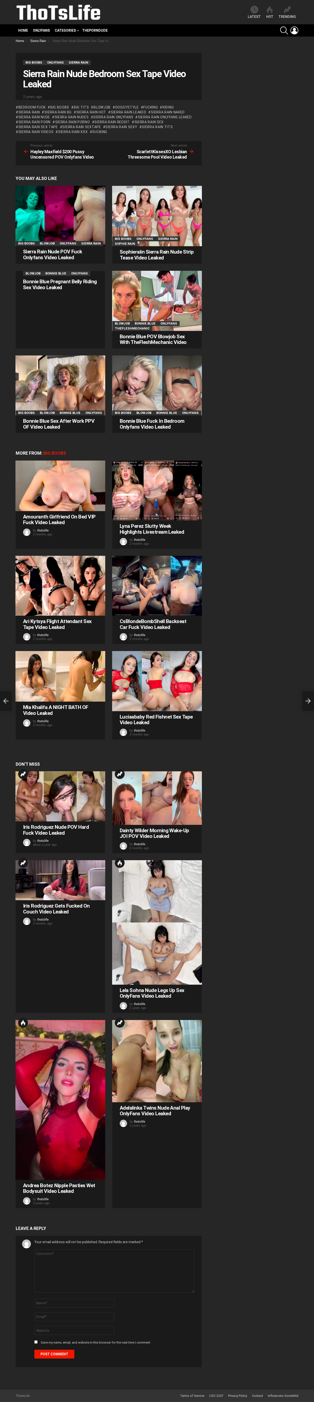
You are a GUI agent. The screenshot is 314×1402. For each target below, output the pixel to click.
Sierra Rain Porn (34, 122)
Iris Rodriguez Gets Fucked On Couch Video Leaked (56, 909)
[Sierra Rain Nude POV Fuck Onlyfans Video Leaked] (60, 216)
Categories (65, 30)
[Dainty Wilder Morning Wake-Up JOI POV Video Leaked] (157, 798)
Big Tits (81, 107)
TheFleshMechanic (132, 328)
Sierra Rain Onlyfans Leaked (165, 117)
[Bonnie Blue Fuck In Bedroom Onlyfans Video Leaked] (157, 385)
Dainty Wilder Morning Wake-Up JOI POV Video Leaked (154, 833)
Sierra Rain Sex (149, 122)
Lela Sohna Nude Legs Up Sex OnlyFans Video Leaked (152, 993)
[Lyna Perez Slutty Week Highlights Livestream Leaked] (157, 490)
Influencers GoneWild (283, 1396)
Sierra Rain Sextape (81, 127)
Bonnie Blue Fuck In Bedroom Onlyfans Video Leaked (152, 424)
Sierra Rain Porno (72, 122)
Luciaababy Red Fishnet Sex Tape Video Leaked (156, 720)
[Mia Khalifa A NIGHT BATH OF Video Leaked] (60, 676)
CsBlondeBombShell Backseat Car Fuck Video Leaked (153, 624)
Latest (254, 17)
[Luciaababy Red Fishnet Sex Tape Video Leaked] (157, 681)
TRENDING (287, 17)
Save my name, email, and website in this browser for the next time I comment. (96, 1342)
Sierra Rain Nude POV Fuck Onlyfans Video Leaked (52, 254)
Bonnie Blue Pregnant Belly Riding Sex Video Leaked (60, 284)
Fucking (150, 107)
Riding (168, 107)
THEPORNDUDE (95, 30)
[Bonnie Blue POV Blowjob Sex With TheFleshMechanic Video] (157, 301)
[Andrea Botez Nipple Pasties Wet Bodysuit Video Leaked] (60, 1100)
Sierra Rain (29, 112)
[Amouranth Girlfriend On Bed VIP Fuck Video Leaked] (60, 486)
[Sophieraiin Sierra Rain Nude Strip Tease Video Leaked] (157, 216)
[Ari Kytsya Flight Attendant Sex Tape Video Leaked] (60, 586)
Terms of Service (192, 1396)
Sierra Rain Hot (91, 112)
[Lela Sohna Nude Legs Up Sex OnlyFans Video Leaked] (157, 922)
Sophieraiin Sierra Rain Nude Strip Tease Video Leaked (157, 255)
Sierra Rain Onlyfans (113, 117)
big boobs (59, 107)
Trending (23, 774)
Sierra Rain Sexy (121, 127)
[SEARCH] (284, 30)
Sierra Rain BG (58, 112)
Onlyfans (41, 30)
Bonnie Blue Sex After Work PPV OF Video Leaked (58, 424)
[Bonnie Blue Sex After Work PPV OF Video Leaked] (60, 385)
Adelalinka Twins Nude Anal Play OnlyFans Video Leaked (155, 1111)
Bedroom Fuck (32, 107)
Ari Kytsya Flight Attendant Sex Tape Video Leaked (57, 624)
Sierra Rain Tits (157, 127)
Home (23, 30)
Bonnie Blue (55, 273)
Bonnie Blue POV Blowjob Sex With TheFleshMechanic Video (153, 339)
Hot (120, 863)
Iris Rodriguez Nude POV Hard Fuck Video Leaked (56, 830)
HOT (269, 17)
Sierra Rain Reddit (112, 122)
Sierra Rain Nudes (72, 117)
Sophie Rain (125, 243)
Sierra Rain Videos (35, 132)
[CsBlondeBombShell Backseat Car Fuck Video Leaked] (157, 586)
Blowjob (102, 107)
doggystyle (127, 107)
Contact (257, 1396)
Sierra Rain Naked (168, 112)
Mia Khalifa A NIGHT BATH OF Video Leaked (55, 710)
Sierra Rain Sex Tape (38, 127)
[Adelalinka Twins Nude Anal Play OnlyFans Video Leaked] (157, 1061)
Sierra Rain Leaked (128, 112)
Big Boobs (26, 243)
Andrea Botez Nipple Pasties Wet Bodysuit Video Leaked (59, 1188)
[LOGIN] (294, 30)
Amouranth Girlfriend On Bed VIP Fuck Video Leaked (59, 520)
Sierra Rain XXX (73, 132)
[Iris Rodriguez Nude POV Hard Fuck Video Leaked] (60, 796)
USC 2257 (216, 1396)
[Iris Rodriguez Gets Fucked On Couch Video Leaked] (60, 880)
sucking (99, 132)
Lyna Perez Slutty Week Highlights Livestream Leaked (152, 529)
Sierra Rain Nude (34, 117)
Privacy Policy (237, 1396)
